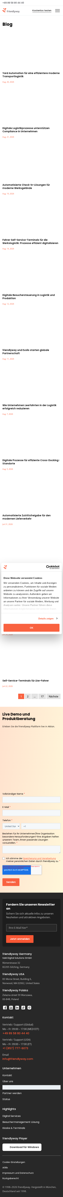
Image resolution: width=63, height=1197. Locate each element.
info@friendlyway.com (17, 1059)
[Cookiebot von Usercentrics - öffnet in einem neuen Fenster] (46, 567)
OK (31, 627)
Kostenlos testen (41, 10)
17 (42, 696)
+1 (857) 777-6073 (15, 1048)
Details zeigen (46, 618)
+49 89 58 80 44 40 (13, 2)
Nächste (53, 696)
